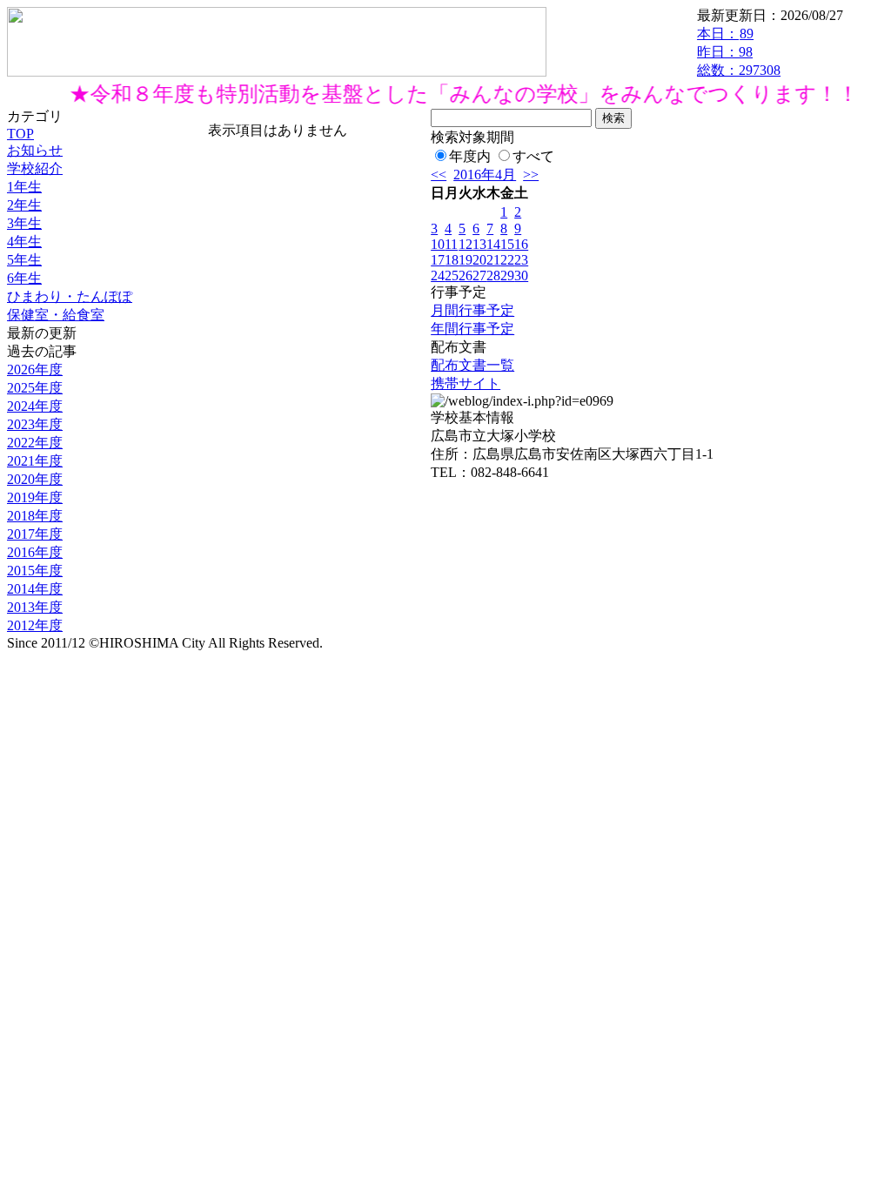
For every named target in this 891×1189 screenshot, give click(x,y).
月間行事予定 (472, 310)
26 (465, 275)
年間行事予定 (472, 328)
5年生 (24, 259)
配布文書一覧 (472, 365)
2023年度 (35, 424)
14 (493, 244)
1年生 (24, 186)
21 (493, 259)
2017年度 (35, 534)
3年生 (24, 223)
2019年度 (35, 497)
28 (493, 275)
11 (451, 244)
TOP (20, 133)
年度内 (470, 156)
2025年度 (35, 387)
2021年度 (35, 460)
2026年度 (35, 369)
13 (479, 244)
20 (479, 259)
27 (479, 275)
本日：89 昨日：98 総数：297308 (738, 51)
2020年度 (35, 479)
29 (507, 275)
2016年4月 (484, 174)
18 (452, 259)
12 (465, 244)
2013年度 (35, 607)
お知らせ (35, 150)
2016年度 (35, 552)
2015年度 (35, 570)
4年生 (24, 241)
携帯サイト (465, 383)
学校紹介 (35, 168)
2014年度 (35, 588)
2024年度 (35, 406)
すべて (533, 156)
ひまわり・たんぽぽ (69, 296)
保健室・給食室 (55, 314)
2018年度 (35, 515)
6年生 (24, 278)
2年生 (24, 205)
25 (452, 275)
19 (465, 259)
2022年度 (35, 442)
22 (507, 259)
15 (507, 244)
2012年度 (35, 625)
